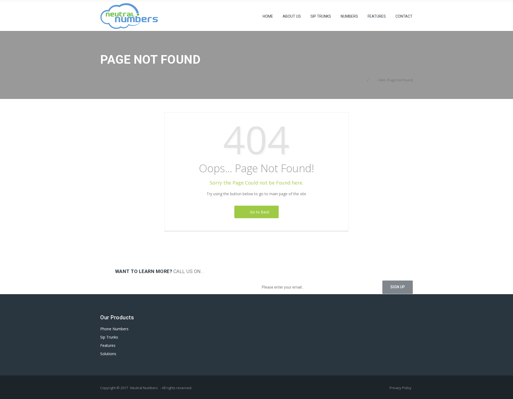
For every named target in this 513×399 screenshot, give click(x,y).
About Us (292, 16)
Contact (404, 16)
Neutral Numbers (144, 387)
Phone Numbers (114, 328)
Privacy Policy (400, 387)
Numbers (349, 16)
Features (377, 16)
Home (268, 16)
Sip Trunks (320, 16)
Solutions (108, 353)
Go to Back (258, 211)
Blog (372, 80)
